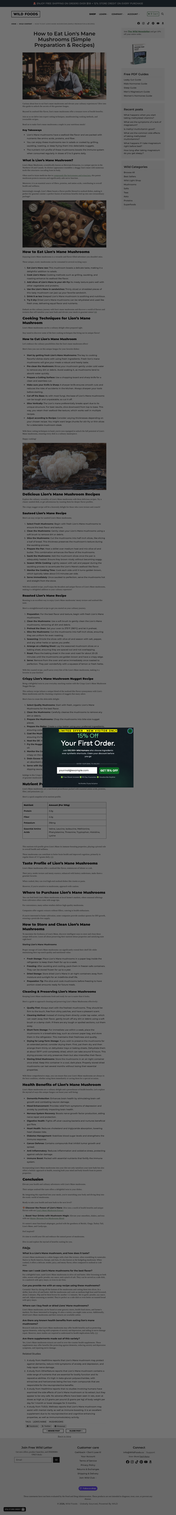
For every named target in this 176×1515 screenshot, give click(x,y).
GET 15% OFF (109, 771)
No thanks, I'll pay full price (88, 783)
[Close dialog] (130, 731)
